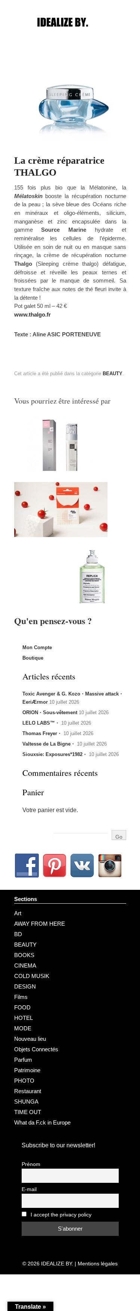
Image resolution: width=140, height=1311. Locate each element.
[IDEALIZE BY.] (70, 36)
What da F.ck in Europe (42, 1122)
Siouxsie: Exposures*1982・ (54, 754)
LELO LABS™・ (41, 723)
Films (21, 997)
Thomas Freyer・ (42, 733)
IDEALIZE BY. (57, 1264)
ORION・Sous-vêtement (49, 712)
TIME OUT (27, 1112)
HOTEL (23, 1018)
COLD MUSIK (31, 976)
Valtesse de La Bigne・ (48, 744)
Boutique (32, 658)
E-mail (29, 1189)
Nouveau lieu (30, 1039)
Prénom (31, 1164)
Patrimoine (27, 1070)
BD (18, 934)
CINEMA (25, 965)
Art (17, 913)
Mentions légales (98, 1264)
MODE (22, 1028)
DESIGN (25, 986)
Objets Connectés (36, 1049)
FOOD (22, 1007)
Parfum (23, 1059)
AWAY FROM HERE (39, 923)
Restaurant (27, 1091)
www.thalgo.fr (32, 314)
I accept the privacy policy (60, 1215)
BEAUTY (112, 373)
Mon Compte (37, 647)
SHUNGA (26, 1101)
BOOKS (24, 955)
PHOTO (24, 1080)
